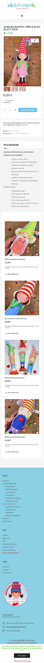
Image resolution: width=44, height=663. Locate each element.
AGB (4, 541)
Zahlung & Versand (9, 547)
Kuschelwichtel (14, 131)
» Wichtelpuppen (10, 486)
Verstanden (22, 656)
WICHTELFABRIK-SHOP (9, 484)
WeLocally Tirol (7, 573)
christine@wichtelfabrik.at (16, 627)
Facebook (6, 567)
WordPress (33, 643)
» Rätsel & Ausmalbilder (12, 516)
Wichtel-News (7, 521)
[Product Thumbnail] (34, 40)
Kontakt (5, 535)
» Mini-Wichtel (9, 513)
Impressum (6, 538)
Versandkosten (10, 100)
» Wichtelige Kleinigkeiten (13, 498)
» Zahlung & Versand (11, 501)
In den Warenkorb (28, 110)
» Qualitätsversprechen (12, 507)
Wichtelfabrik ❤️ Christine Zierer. (24, 640)
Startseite (6, 481)
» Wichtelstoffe (9, 495)
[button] (6, 39)
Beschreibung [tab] (11, 145)
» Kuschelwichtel (10, 492)
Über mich (6, 518)
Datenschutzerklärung (10, 544)
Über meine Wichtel (9, 504)
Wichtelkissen (26, 133)
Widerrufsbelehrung (9, 550)
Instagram (6, 570)
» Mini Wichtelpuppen (11, 489)
